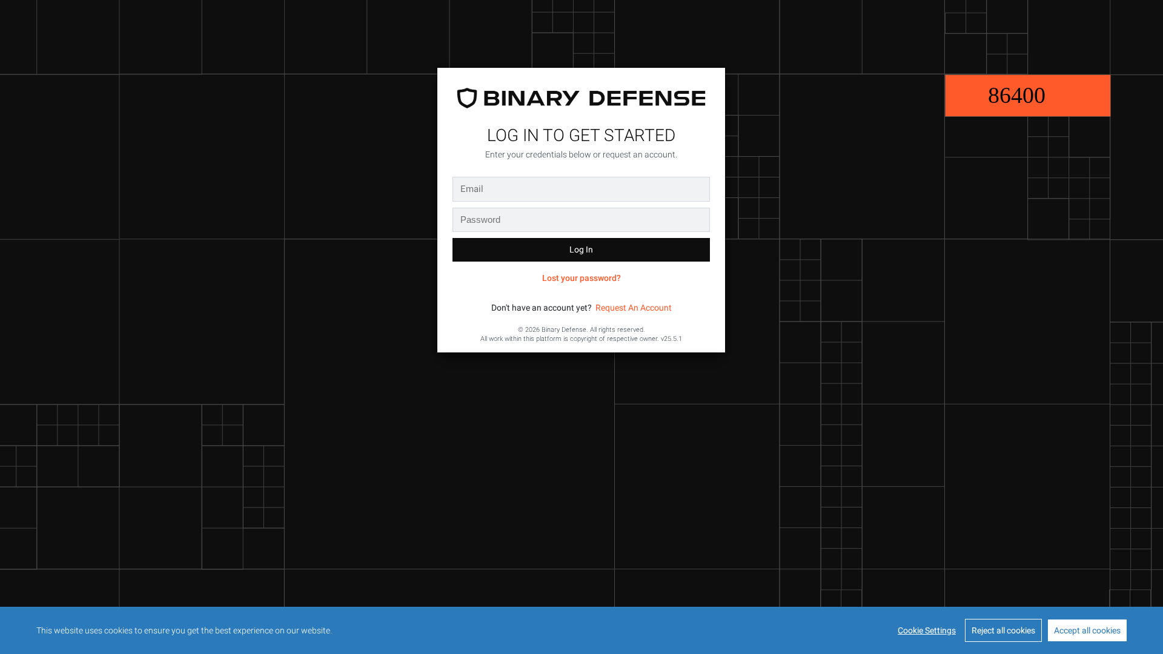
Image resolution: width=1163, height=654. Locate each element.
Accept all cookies (1087, 630)
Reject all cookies (1003, 630)
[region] (581, 630)
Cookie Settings (927, 630)
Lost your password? (581, 278)
